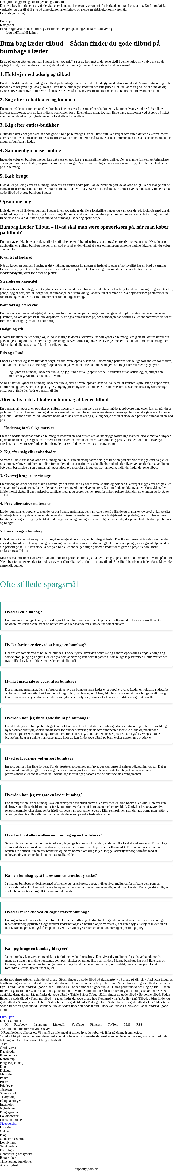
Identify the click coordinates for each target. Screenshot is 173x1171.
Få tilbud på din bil (131, 979)
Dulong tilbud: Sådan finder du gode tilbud (116, 1002)
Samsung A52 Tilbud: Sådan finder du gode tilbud (51, 1002)
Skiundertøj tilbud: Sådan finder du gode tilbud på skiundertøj (75, 979)
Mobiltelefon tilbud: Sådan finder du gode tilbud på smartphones (117, 991)
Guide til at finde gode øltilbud (51, 991)
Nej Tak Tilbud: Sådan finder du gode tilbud (125, 983)
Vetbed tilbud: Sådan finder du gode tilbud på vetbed (58, 983)
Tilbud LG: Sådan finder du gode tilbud (82, 987)
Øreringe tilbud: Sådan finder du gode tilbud (69, 1006)
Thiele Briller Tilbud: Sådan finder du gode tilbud (103, 994)
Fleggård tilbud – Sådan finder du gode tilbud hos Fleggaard (71, 998)
